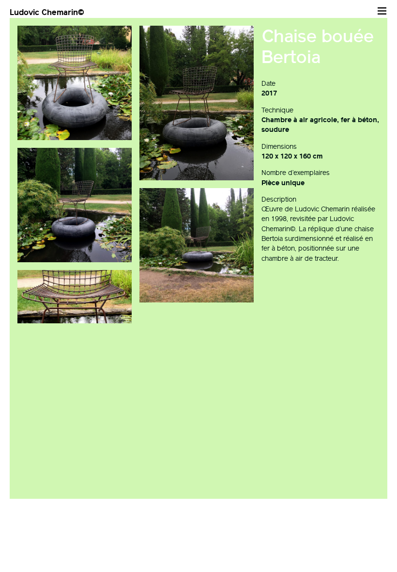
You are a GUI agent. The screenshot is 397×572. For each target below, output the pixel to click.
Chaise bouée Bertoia (317, 46)
